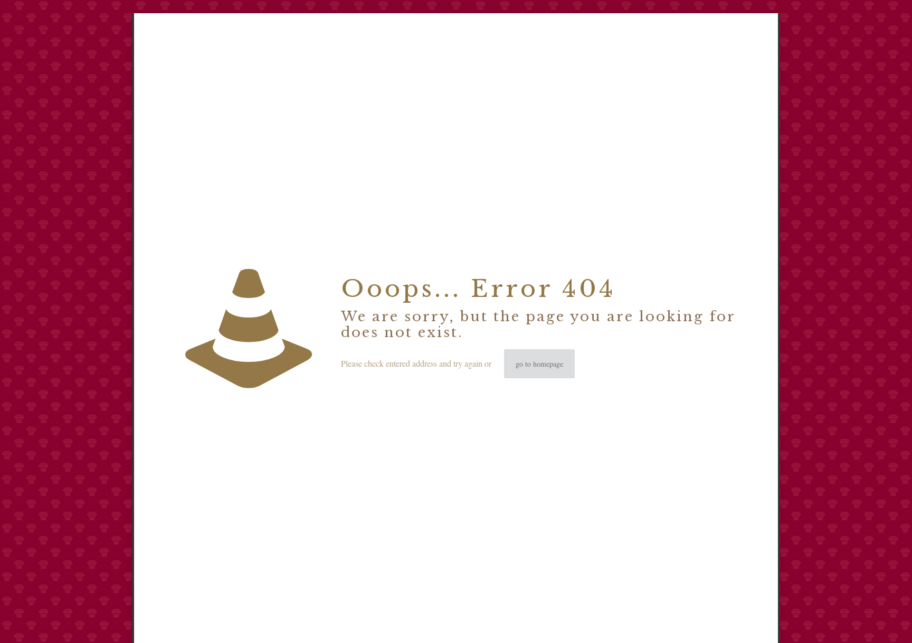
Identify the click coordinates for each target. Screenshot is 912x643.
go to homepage (539, 364)
